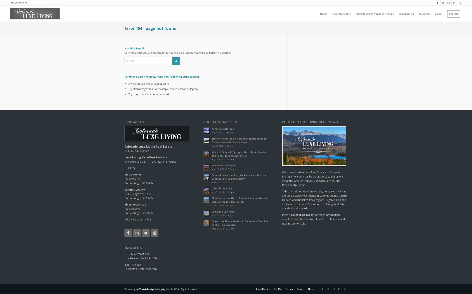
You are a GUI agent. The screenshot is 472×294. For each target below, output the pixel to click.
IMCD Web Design (145, 289)
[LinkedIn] (137, 233)
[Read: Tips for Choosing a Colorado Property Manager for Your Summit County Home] (206, 140)
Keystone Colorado (223, 128)
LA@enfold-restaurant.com (140, 269)
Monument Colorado (224, 165)
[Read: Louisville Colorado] (206, 213)
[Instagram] (154, 233)
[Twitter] (146, 233)
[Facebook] (128, 233)
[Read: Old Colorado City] (206, 190)
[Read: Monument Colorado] (206, 167)
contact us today (302, 215)
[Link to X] (443, 3)
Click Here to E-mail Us (138, 219)
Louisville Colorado (223, 211)
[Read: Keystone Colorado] (206, 130)
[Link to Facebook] (437, 3)
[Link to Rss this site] (460, 3)
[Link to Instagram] (448, 3)
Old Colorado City (222, 188)
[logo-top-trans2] (35, 14)
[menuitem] (323, 14)
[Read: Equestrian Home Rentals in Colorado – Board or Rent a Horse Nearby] (206, 223)
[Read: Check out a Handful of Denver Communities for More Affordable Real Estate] (206, 200)
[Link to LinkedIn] (454, 3)
